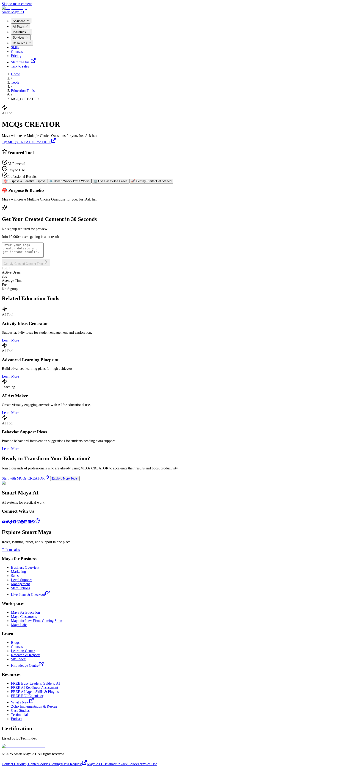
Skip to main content (17, 4)
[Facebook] (15, 522)
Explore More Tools (65, 478)
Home (15, 74)
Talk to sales (20, 66)
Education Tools (23, 91)
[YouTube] (4, 522)
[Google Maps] (37, 522)
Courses (17, 52)
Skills (15, 47)
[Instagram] (18, 522)
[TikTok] (11, 522)
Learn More (10, 340)
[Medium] (29, 522)
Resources (20, 43)
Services (19, 37)
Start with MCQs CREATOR (23, 478)
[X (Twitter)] (7, 522)
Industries (19, 32)
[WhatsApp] (33, 522)
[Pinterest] (22, 522)
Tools (15, 82)
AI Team (18, 26)
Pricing (16, 56)
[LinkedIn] (26, 522)
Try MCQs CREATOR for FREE (26, 142)
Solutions (19, 21)
